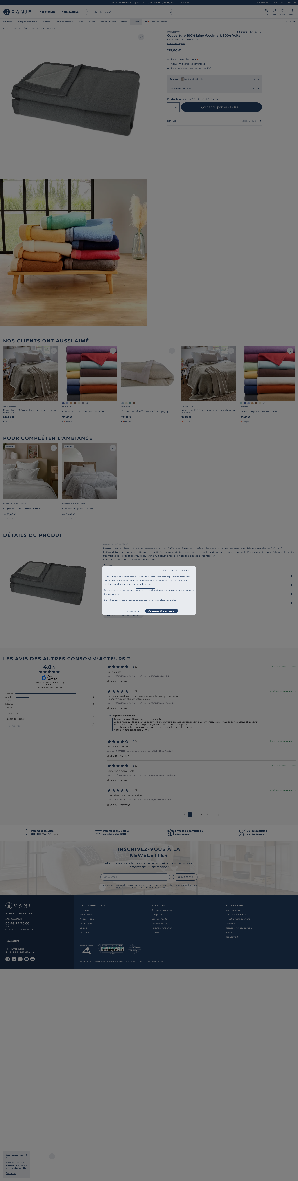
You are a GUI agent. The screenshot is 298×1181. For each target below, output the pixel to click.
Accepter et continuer (161, 610)
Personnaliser (132, 610)
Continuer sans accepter (177, 569)
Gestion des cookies (145, 590)
